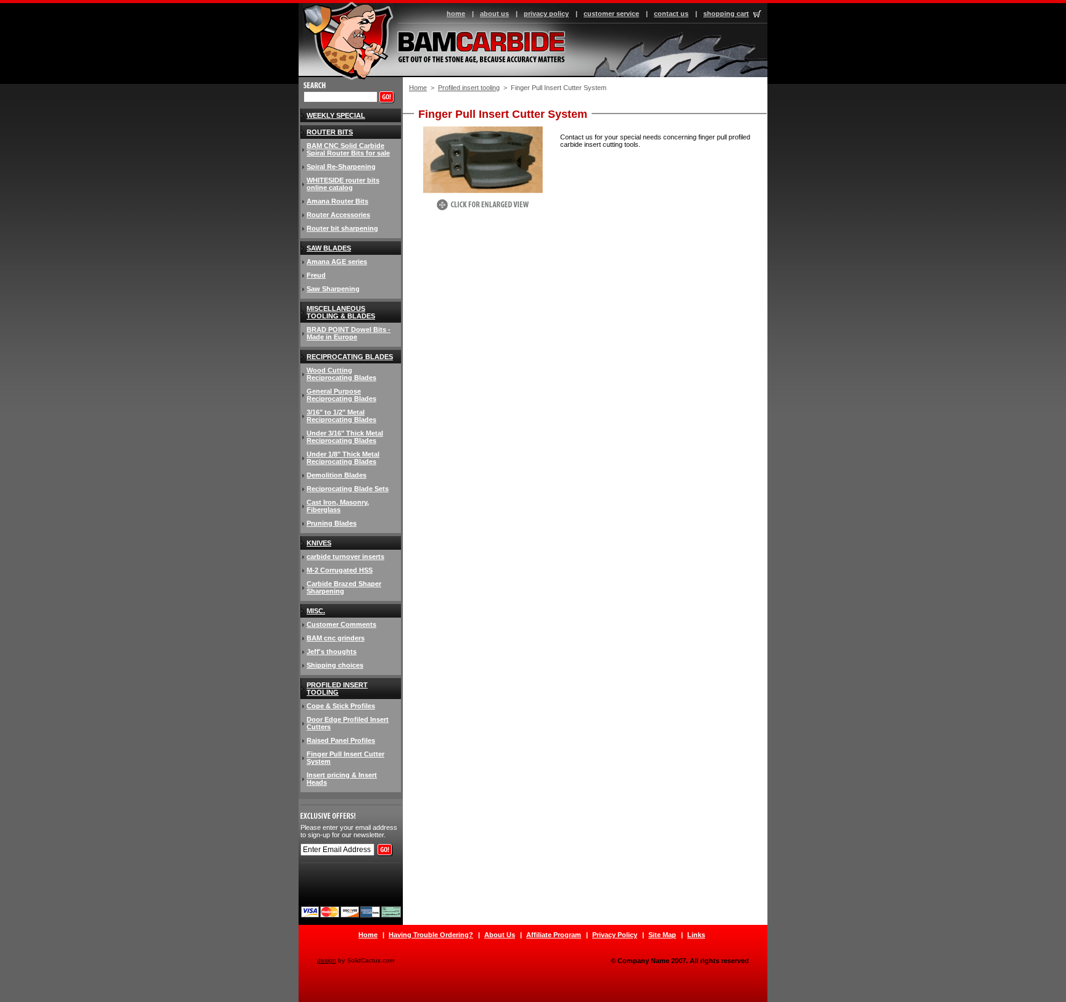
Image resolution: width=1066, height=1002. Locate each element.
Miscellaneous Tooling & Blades (341, 312)
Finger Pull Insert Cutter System (345, 757)
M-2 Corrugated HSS (340, 570)
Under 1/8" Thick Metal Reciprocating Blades (343, 457)
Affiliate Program (553, 934)
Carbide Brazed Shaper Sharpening (344, 587)
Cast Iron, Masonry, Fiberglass (338, 506)
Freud (316, 275)
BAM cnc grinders (336, 638)
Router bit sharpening (342, 228)
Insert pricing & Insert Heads (342, 778)
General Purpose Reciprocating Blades (341, 394)
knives (319, 543)
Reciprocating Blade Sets (348, 488)
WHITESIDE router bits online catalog (343, 183)
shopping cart (726, 13)
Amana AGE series (337, 261)
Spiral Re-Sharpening (341, 166)
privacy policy (546, 13)
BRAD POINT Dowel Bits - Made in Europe (348, 333)
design (326, 960)
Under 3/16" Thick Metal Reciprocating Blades (345, 436)
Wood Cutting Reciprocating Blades (341, 373)
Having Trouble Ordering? (431, 934)
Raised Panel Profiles (341, 740)
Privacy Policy (614, 934)
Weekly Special (336, 115)
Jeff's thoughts (332, 651)
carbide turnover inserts (345, 556)
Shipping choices (335, 665)
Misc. (316, 611)
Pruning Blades (332, 523)
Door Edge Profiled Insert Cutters (348, 723)
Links (696, 934)
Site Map (662, 934)
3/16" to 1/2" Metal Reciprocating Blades (341, 415)
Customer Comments (341, 624)
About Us (499, 934)
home (456, 13)
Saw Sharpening (333, 288)
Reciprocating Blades (350, 356)
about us (494, 13)
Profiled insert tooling (469, 87)
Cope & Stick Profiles (341, 706)
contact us (671, 13)
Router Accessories (338, 214)
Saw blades (329, 248)
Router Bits (330, 132)
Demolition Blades (336, 475)
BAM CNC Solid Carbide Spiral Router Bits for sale (348, 149)
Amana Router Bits (337, 201)
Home (418, 87)
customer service (611, 13)
